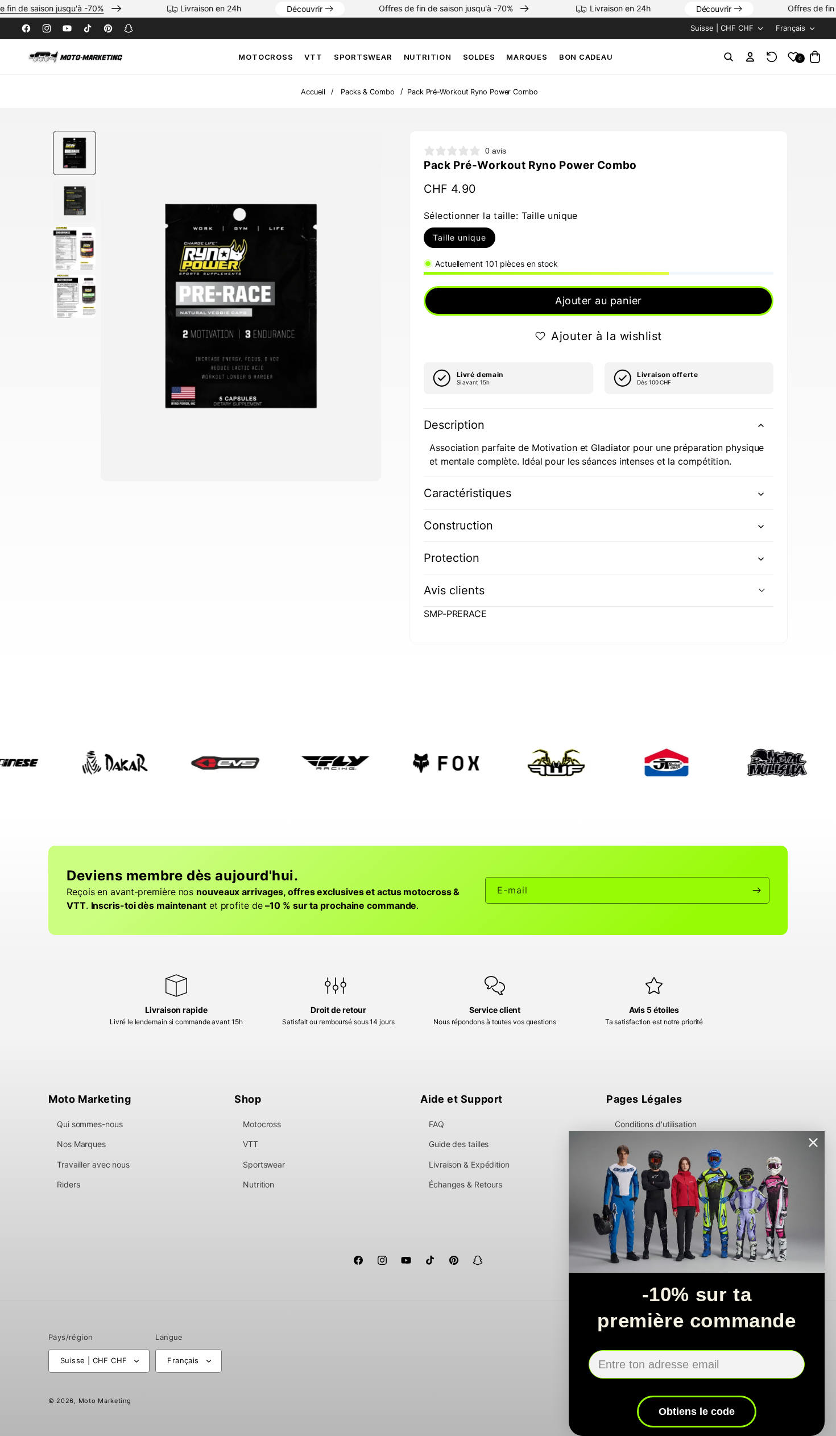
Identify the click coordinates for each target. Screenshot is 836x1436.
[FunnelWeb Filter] (491, 762)
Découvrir (332, 9)
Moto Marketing (104, 1401)
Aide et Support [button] (461, 1099)
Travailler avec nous (93, 1164)
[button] (266, 56)
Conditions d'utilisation (656, 1124)
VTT (313, 56)
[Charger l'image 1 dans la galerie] (74, 153)
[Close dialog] (813, 1142)
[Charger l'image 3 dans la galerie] (74, 248)
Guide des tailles (459, 1144)
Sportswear (363, 56)
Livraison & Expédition (469, 1164)
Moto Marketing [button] (89, 1099)
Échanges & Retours (465, 1184)
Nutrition (428, 56)
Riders (68, 1184)
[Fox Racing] (380, 762)
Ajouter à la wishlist (606, 336)
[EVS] (160, 762)
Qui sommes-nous (90, 1124)
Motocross (265, 56)
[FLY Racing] (270, 762)
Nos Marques (81, 1144)
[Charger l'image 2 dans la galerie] (74, 200)
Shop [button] (247, 1099)
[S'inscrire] (756, 890)
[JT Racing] (601, 762)
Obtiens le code (697, 1411)
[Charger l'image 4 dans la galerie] (74, 296)
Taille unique (459, 237)
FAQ (436, 1124)
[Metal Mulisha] (711, 762)
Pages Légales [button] (644, 1099)
